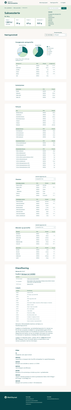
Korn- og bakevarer (8, 7)
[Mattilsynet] (11, 397)
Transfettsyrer (18, 114)
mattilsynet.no (28, 404)
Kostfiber (18, 69)
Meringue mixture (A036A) (46, 280)
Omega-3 (18, 120)
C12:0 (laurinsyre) (19, 130)
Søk (64, 8)
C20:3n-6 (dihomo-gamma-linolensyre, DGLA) (24, 157)
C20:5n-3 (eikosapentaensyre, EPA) (22, 163)
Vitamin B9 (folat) (19, 211)
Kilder (49, 25)
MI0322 (37, 187)
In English (63, 2)
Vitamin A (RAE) (19, 185)
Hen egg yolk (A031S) (37, 282)
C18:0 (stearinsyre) (19, 136)
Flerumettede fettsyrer (20, 118)
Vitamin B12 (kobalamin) (20, 213)
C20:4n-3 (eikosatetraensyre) (21, 159)
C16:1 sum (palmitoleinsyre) (21, 142)
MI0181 (37, 67)
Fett (17, 65)
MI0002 (37, 65)
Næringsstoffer (54, 2)
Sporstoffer (50, 22)
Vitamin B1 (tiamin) (19, 201)
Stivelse (17, 91)
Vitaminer (50, 19)
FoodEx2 (18, 328)
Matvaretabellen (13, 3)
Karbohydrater (51, 17)
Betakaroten (19, 191)
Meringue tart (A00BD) (28, 274)
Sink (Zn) (17, 251)
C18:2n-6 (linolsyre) (19, 150)
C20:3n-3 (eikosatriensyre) (21, 154)
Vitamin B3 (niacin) (19, 205)
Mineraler (50, 20)
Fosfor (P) (18, 243)
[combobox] (54, 8)
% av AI (53, 183)
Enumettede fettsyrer (20, 116)
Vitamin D (18, 193)
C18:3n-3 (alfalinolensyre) (20, 152)
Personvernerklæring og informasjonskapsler (34, 402)
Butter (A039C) (30, 280)
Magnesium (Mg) (19, 241)
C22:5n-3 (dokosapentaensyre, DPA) (23, 165)
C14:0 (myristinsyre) (19, 132)
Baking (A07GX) (30, 284)
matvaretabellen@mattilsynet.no (53, 398)
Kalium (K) (18, 239)
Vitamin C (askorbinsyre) (20, 215)
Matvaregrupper (43, 2)
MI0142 (37, 75)
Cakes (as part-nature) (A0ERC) (33, 278)
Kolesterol (18, 124)
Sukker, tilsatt (18, 95)
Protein (17, 71)
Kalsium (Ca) (18, 235)
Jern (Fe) (17, 249)
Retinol (18, 189)
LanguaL (18, 337)
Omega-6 (18, 122)
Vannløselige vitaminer (20, 199)
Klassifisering (51, 23)
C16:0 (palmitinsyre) (19, 134)
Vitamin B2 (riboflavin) (20, 203)
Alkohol (17, 73)
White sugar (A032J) (37, 280)
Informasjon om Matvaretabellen (32, 400)
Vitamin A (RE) (19, 187)
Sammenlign (50, 34)
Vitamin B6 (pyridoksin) (20, 209)
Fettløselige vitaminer (20, 183)
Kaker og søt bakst (17, 7)
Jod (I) (17, 257)
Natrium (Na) (18, 237)
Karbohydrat (18, 67)
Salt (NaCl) (18, 233)
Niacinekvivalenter (19, 207)
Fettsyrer (50, 15)
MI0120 (37, 233)
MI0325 (37, 185)
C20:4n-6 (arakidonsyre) (20, 161)
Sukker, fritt (18, 97)
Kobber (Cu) (18, 255)
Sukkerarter (18, 93)
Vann (17, 75)
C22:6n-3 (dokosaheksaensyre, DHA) (23, 167)
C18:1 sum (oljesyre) (19, 144)
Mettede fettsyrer (19, 112)
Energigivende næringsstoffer (54, 14)
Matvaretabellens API (30, 398)
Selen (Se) (18, 253)
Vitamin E (18, 195)
